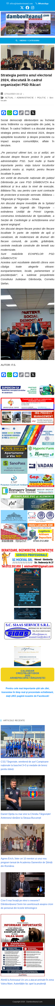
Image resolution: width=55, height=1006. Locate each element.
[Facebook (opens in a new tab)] (27, 7)
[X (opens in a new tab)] (22, 7)
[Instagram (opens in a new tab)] (32, 7)
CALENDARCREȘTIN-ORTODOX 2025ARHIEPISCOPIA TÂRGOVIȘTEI (27, 674)
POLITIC (41, 97)
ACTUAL (9, 97)
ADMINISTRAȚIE (25, 97)
